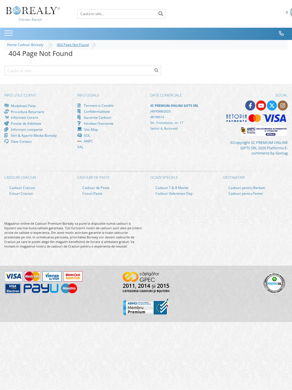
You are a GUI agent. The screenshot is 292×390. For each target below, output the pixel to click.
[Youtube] (261, 105)
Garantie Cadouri (97, 117)
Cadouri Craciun (22, 188)
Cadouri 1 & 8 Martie (171, 188)
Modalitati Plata (23, 105)
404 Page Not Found (73, 44)
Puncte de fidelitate (25, 123)
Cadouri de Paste (96, 188)
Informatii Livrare (24, 117)
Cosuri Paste (92, 193)
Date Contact (21, 141)
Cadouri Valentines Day (173, 193)
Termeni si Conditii (98, 105)
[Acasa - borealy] (32, 13)
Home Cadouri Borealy (26, 44)
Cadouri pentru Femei (245, 193)
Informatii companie (26, 129)
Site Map (90, 129)
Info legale (88, 95)
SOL (86, 135)
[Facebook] (250, 105)
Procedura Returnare (27, 111)
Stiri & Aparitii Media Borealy (33, 135)
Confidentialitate (96, 111)
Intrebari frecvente (98, 123)
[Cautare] (161, 14)
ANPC (88, 141)
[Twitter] (272, 105)
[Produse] (9, 35)
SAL (80, 147)
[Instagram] (283, 105)
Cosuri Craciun (21, 193)
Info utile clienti (20, 95)
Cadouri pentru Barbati (246, 188)
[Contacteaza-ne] (281, 33)
